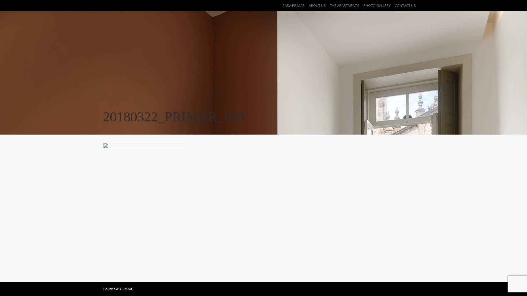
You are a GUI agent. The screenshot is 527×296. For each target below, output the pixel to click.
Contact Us (405, 5)
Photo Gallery (377, 5)
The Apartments (344, 5)
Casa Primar (293, 5)
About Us (317, 5)
